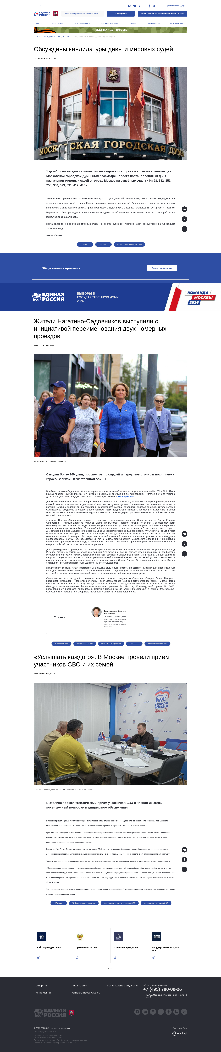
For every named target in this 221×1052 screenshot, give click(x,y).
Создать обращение (162, 268)
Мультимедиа (154, 23)
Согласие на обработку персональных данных (55, 1043)
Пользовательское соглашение (48, 1035)
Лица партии (57, 23)
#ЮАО (134, 644)
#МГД (85, 244)
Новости (67, 37)
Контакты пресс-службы (85, 992)
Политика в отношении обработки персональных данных (60, 1040)
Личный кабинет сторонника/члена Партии (162, 13)
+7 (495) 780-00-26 (162, 989)
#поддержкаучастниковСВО (156, 903)
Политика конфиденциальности (48, 1038)
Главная (37, 37)
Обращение (121, 13)
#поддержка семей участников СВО (119, 903)
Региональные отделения (123, 985)
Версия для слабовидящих (175, 6)
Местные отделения (109, 23)
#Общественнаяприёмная (83, 903)
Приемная (133, 23)
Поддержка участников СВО (110, 30)
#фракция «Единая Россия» (129, 244)
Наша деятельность (82, 23)
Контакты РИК (44, 992)
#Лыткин (58, 903)
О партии (38, 23)
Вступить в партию (178, 23)
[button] (108, 968)
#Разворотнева (61, 644)
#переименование (85, 644)
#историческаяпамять (157, 644)
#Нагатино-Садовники (111, 644)
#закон (104, 244)
